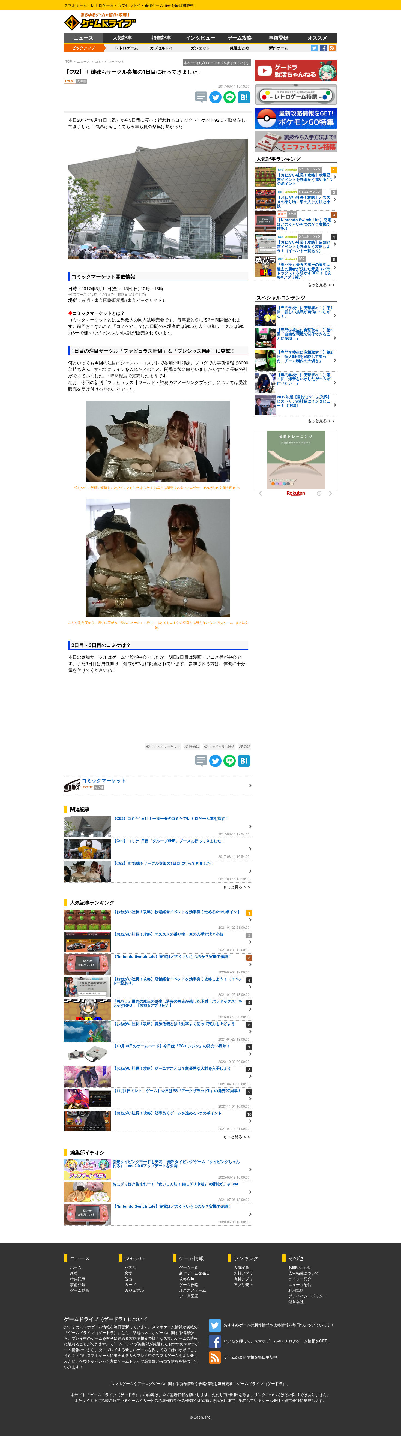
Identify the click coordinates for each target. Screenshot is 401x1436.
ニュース (83, 37)
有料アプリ (243, 1278)
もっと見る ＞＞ (237, 886)
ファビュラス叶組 (221, 746)
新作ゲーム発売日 (194, 1273)
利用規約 (296, 1290)
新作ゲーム (278, 47)
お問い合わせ (299, 1267)
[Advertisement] (158, 715)
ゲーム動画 (79, 1290)
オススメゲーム (192, 1290)
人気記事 (122, 37)
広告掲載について (303, 1273)
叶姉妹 (193, 746)
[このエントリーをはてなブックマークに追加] (244, 101)
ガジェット (200, 47)
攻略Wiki (186, 1278)
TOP (68, 61)
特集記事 (161, 37)
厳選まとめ (239, 47)
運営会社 (296, 1301)
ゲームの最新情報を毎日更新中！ (252, 1357)
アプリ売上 (243, 1284)
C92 (246, 746)
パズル (130, 1267)
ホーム (76, 1267)
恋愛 (128, 1273)
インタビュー (200, 37)
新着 (74, 1273)
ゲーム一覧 (188, 1267)
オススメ (317, 37)
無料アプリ (243, 1273)
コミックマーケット (109, 61)
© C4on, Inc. (200, 1417)
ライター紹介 (299, 1278)
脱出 (128, 1278)
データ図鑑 (188, 1296)
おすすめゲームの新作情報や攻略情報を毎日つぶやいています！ (279, 1324)
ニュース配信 (299, 1284)
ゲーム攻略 (239, 37)
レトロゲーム (126, 47)
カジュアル (134, 1290)
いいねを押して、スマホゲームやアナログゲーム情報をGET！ (277, 1341)
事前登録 (278, 37)
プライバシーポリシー (307, 1296)
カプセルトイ (161, 47)
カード (130, 1284)
